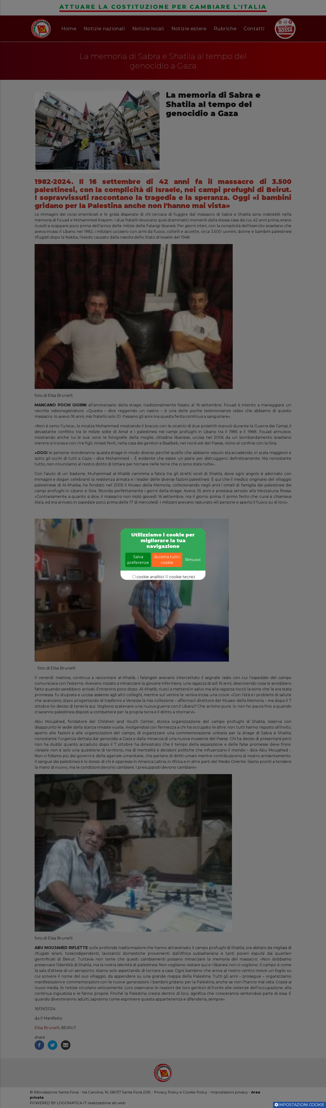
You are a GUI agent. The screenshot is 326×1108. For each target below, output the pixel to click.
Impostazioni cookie (301, 1105)
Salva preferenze (138, 560)
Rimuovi (192, 559)
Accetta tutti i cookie (167, 560)
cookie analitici (150, 577)
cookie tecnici (182, 577)
